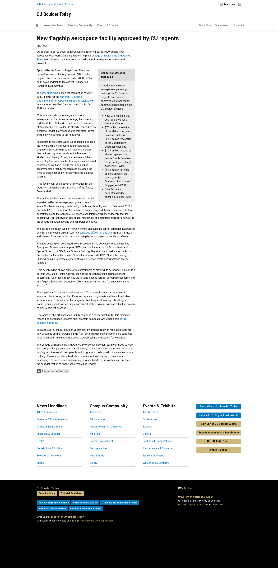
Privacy (182, 504)
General (147, 433)
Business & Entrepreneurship (53, 419)
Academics (96, 412)
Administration (98, 419)
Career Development (101, 441)
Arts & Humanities (47, 412)
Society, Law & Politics (49, 448)
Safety (93, 462)
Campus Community (80, 25)
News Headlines (53, 25)
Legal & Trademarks (198, 504)
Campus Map (217, 504)
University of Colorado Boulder (195, 497)
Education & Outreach (48, 433)
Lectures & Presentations (157, 441)
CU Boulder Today (54, 14)
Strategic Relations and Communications (91, 520)
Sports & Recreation (154, 455)
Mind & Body (97, 455)
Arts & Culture (150, 412)
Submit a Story (222, 25)
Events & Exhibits (107, 25)
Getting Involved (99, 448)
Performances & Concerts (157, 448)
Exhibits (147, 426)
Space (40, 462)
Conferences (150, 419)
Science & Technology (49, 455)
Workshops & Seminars (156, 462)
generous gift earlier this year (96, 232)
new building (49, 92)
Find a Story (205, 25)
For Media (238, 25)
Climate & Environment (49, 426)
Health (40, 441)
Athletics (95, 433)
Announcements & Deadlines (55, 371)
